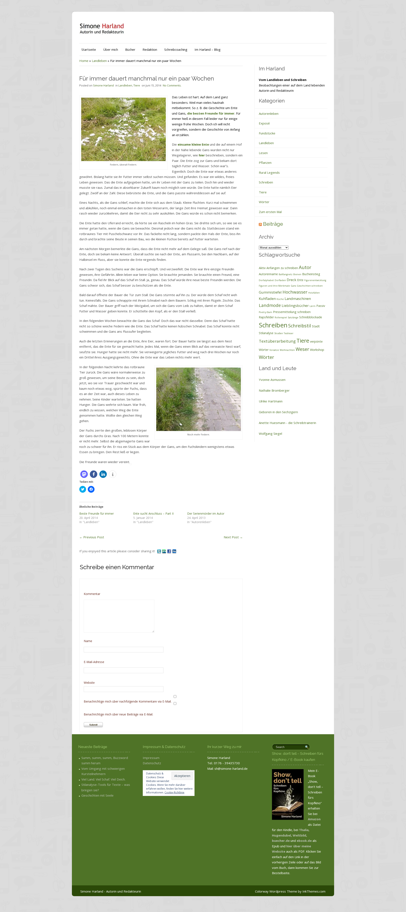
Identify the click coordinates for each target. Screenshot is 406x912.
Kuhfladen (267, 298)
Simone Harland (103, 85)
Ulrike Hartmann (271, 401)
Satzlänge (293, 317)
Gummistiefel (270, 292)
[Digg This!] (174, 551)
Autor (305, 267)
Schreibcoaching (175, 49)
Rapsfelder (266, 317)
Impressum (151, 758)
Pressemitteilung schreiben (292, 312)
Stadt (316, 326)
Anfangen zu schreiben (282, 268)
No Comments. (172, 85)
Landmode (270, 305)
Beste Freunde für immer (96, 513)
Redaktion (150, 49)
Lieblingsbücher (295, 305)
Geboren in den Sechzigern (278, 412)
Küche (280, 299)
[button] (84, 474)
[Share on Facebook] (169, 551)
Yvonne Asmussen (272, 379)
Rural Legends (269, 172)
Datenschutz (152, 763)
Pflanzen (265, 162)
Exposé (264, 123)
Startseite (88, 49)
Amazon (314, 819)
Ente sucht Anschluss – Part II (153, 513)
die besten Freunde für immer (211, 113)
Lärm (312, 306)
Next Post (233, 537)
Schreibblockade (310, 317)
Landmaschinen (298, 298)
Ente (300, 280)
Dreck (291, 279)
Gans (293, 285)
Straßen (278, 333)
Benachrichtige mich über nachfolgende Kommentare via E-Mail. (127, 701)
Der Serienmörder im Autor (205, 513)
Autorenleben (268, 113)
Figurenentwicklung (315, 280)
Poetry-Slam (265, 312)
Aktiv (262, 268)
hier (202, 155)
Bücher (130, 49)
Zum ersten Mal (270, 212)
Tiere (136, 85)
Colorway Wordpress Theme (276, 891)
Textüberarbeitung (277, 341)
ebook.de (305, 840)
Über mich (110, 49)
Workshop (317, 350)
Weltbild (299, 835)
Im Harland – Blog (208, 49)
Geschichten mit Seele (97, 795)
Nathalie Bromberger (274, 390)
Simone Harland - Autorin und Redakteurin (110, 891)
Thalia (304, 830)
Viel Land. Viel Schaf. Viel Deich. (103, 779)
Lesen (263, 153)
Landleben (99, 61)
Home (83, 61)
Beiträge (273, 224)
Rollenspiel (281, 317)
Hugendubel (281, 835)
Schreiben (266, 182)
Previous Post (91, 537)
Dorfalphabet (266, 280)
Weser (302, 349)
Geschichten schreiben (310, 285)
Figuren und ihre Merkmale (274, 285)
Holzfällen (314, 292)
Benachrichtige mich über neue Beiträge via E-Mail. (118, 714)
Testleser (289, 333)
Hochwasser (295, 292)
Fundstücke (267, 133)
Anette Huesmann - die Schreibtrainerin (287, 423)
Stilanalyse (266, 333)
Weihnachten (287, 350)
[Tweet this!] (159, 551)
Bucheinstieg (311, 274)
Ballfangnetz (285, 274)
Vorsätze (274, 350)
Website (89, 683)
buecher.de (281, 840)
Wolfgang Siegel (270, 433)
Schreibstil (299, 325)
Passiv (320, 306)
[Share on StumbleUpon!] (164, 551)
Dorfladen (280, 280)
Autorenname (268, 274)
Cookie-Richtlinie (174, 792)
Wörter (264, 202)
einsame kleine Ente (193, 144)
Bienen (297, 274)
